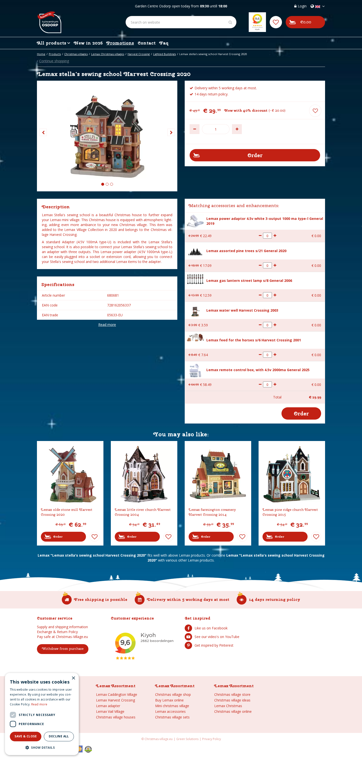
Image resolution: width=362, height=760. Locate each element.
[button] (42, 747)
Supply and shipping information (62, 626)
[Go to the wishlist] (276, 22)
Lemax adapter (108, 705)
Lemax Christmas (228, 705)
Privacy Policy (211, 739)
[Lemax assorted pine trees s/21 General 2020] (195, 251)
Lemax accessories (170, 711)
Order (58, 537)
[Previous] (43, 132)
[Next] (171, 132)
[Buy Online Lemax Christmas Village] (49, 18)
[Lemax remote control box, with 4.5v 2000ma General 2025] (195, 370)
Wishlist (94, 537)
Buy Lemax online (169, 700)
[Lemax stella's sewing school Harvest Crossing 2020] (107, 136)
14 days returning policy (274, 599)
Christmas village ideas (232, 700)
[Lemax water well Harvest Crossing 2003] (195, 310)
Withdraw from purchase (62, 648)
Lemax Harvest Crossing (115, 700)
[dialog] (42, 714)
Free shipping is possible (100, 599)
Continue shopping (54, 61)
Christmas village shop (173, 694)
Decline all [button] (59, 736)
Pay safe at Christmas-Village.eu (62, 636)
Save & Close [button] (26, 736)
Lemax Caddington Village (116, 694)
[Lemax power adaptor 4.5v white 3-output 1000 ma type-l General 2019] (195, 220)
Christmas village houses (115, 717)
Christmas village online (233, 711)
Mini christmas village (172, 705)
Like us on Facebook (211, 628)
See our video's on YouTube (217, 636)
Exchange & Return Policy (57, 631)
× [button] (73, 678)
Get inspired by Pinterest (214, 645)
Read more (107, 324)
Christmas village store (232, 694)
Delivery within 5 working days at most (188, 599)
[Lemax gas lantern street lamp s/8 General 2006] (195, 278)
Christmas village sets (172, 717)
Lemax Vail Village (110, 711)
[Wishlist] (276, 22)
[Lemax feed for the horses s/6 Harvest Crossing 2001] (195, 337)
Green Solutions (187, 739)
